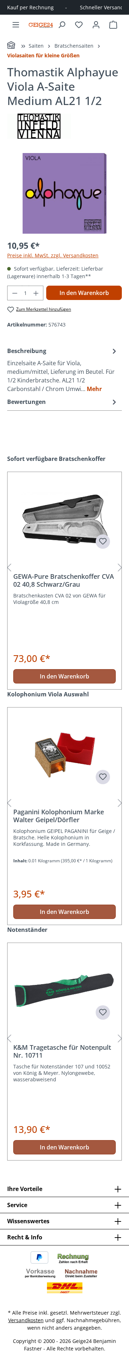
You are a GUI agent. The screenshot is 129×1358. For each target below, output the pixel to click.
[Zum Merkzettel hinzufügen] (103, 541)
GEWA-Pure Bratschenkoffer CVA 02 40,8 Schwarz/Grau (63, 580)
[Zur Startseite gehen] (41, 25)
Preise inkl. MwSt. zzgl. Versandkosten (53, 255)
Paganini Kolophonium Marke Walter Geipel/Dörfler (58, 816)
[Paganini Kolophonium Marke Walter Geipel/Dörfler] (64, 754)
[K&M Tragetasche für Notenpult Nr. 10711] (64, 989)
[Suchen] (61, 25)
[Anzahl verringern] (14, 293)
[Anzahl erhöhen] (36, 293)
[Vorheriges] (9, 568)
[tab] (62, 369)
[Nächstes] (120, 568)
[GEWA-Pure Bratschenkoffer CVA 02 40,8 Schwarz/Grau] (64, 518)
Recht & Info (24, 1237)
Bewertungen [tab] (26, 402)
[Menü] (15, 25)
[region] (64, 193)
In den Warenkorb (84, 293)
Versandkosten (26, 1320)
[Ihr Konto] (96, 25)
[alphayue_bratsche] (64, 193)
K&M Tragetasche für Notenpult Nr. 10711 (62, 1051)
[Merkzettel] (78, 25)
